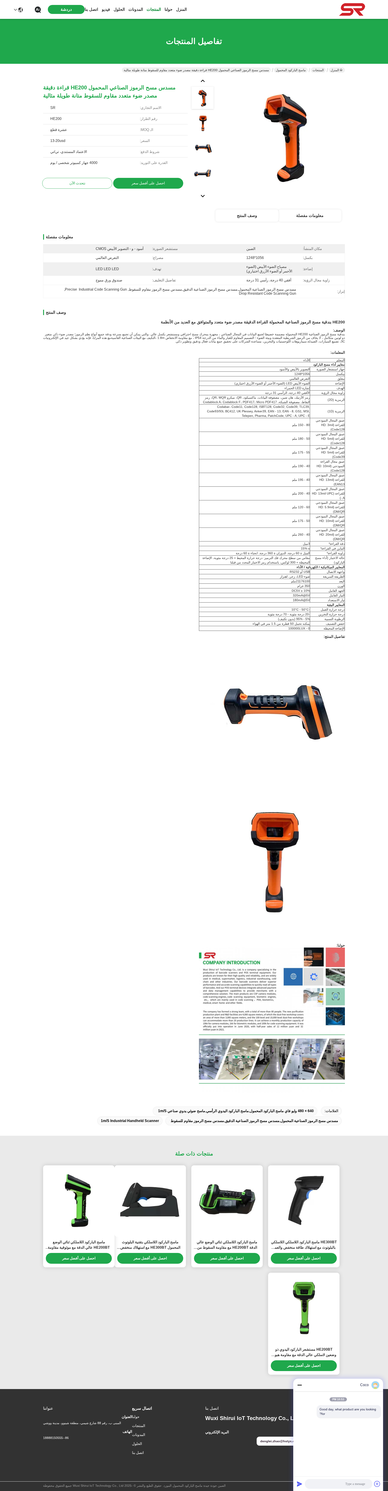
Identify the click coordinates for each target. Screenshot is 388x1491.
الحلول (119, 9)
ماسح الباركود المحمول (291, 70)
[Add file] (377, 1484)
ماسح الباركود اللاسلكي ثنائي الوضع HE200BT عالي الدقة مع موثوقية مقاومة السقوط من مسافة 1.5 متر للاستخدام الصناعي (79, 1245)
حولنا (168, 9)
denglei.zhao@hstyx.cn (278, 1441)
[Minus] (299, 1385)
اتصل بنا (91, 9)
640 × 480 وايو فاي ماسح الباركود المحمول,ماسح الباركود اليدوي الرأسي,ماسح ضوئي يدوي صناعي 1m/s (236, 1111)
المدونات (135, 9)
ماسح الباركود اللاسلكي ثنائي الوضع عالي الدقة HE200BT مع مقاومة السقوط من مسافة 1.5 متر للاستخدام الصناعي (227, 1245)
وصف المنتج (247, 215)
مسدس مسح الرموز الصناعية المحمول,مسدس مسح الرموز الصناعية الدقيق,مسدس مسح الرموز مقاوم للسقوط (254, 1121)
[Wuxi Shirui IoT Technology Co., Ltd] (352, 9)
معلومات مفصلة (310, 215)
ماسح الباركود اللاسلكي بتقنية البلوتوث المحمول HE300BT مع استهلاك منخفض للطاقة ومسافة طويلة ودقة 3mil (150, 1245)
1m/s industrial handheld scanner (130, 1121)
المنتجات (154, 9)
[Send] (299, 1484)
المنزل (181, 9)
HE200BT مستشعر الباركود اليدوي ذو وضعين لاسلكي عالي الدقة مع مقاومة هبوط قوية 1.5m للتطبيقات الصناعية (303, 1352)
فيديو (106, 9)
